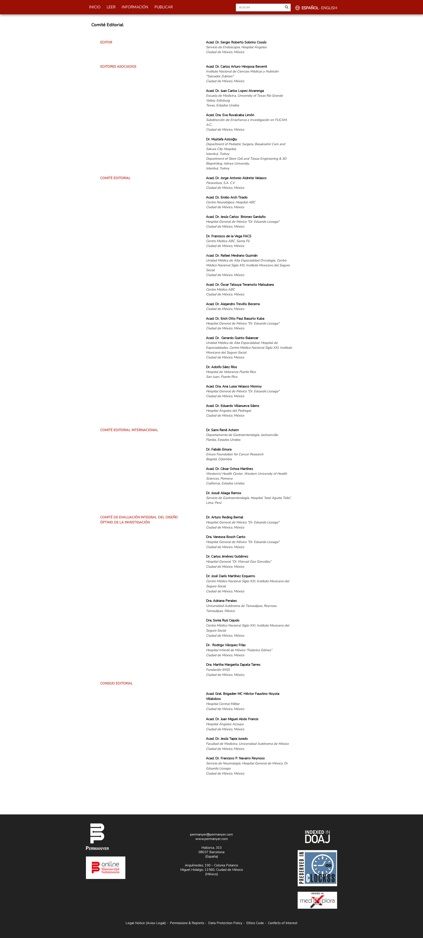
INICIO (94, 7)
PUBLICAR (163, 7)
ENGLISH (329, 8)
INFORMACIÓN (135, 7)
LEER (111, 7)
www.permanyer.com (211, 839)
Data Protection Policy (225, 923)
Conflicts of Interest (282, 923)
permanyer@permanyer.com (211, 834)
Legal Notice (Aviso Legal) (146, 923)
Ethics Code (255, 923)
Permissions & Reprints (187, 923)
